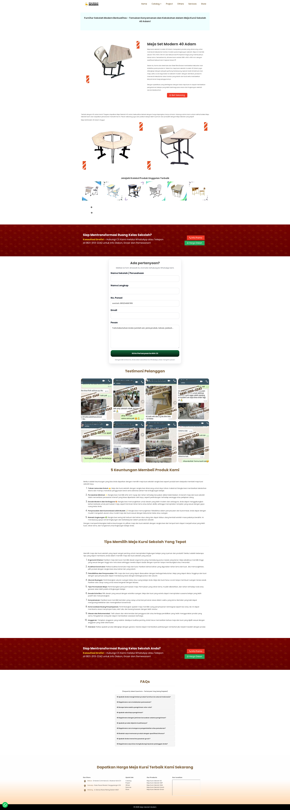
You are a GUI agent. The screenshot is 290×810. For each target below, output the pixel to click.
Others (180, 3)
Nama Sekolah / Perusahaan (127, 273)
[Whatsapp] (5, 805)
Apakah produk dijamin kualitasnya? (132, 723)
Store (203, 3)
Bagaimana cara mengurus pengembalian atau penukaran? (142, 728)
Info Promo (196, 237)
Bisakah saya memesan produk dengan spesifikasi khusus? (141, 733)
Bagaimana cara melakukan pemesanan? (134, 702)
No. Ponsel (116, 297)
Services (192, 3)
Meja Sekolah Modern (148, 807)
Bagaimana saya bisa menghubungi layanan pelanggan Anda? (143, 744)
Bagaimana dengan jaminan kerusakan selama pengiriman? (142, 718)
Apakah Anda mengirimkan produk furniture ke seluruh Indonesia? (144, 697)
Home (144, 3)
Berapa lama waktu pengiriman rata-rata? (135, 707)
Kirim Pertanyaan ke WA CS (145, 353)
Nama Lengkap (119, 285)
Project (169, 3)
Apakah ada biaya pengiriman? (130, 712)
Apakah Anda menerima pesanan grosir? (134, 739)
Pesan (114, 322)
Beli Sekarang (178, 95)
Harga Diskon (195, 243)
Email (114, 310)
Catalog (156, 3)
